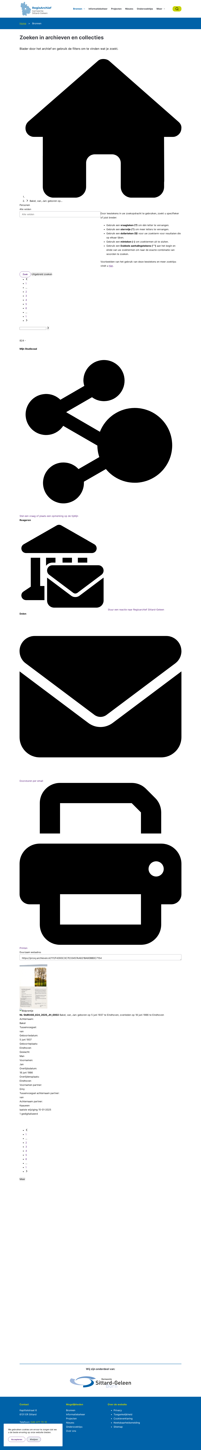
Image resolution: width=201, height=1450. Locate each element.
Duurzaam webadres (30, 952)
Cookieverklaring (123, 1418)
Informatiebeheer (98, 8)
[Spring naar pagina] (48, 328)
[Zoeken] (177, 8)
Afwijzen (34, 1439)
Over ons (71, 1430)
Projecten (116, 8)
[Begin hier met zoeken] (103, 196)
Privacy (118, 1410)
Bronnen (77, 8)
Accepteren (16, 1439)
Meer (159, 8)
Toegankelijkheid (123, 1414)
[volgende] (26, 320)
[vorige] (26, 279)
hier (111, 265)
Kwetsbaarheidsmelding (127, 1422)
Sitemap (118, 1426)
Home (23, 23)
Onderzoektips (145, 8)
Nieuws (129, 8)
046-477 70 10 (39, 1422)
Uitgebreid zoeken (41, 274)
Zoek (25, 274)
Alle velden (25, 209)
